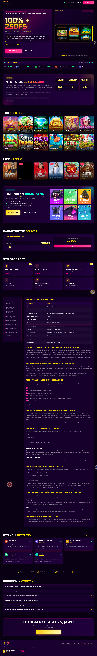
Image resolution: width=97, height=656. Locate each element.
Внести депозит (73, 246)
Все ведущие (89, 160)
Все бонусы (29, 51)
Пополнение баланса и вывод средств (11, 329)
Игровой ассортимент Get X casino (12, 325)
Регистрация (89, 2)
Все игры (90, 114)
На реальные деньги (30, 212)
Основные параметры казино (11, 302)
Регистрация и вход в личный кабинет (11, 317)
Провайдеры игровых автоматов (11, 338)
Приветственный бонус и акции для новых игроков (12, 321)
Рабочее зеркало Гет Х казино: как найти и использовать (11, 307)
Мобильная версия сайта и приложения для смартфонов (12, 334)
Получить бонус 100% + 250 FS (48, 632)
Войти (79, 2)
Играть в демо (13, 212)
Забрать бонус (13, 51)
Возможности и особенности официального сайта (11, 312)
